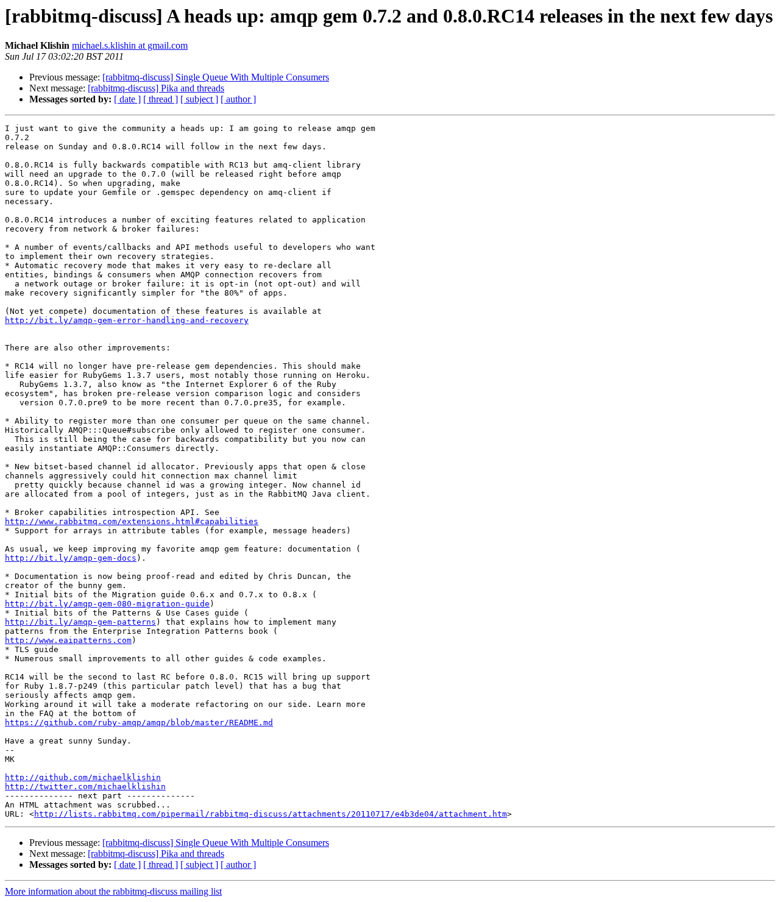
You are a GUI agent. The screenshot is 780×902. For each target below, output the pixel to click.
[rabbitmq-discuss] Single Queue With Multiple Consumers (215, 77)
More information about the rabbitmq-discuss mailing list (113, 891)
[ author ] (238, 99)
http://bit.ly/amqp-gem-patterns (80, 622)
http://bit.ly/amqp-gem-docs (70, 558)
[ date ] (127, 99)
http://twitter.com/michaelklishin (85, 786)
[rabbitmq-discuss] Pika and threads (156, 88)
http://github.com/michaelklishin (83, 777)
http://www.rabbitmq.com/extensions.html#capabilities (131, 521)
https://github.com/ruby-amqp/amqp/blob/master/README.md (139, 722)
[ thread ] (160, 99)
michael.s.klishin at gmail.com (130, 45)
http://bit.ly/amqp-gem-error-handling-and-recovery (127, 320)
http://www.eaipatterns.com (68, 640)
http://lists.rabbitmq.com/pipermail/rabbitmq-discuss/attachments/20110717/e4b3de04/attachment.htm (270, 814)
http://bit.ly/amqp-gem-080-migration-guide (107, 603)
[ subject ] (199, 99)
